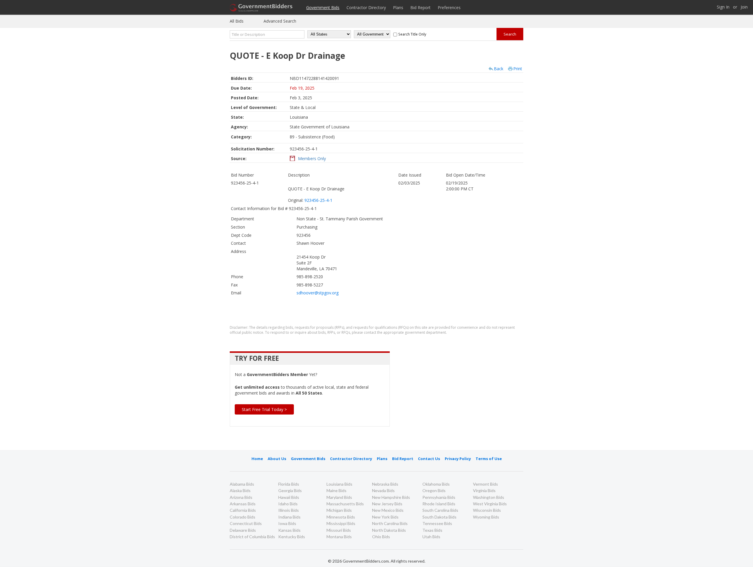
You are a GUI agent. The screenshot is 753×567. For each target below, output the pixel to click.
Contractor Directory (366, 7)
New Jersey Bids (387, 503)
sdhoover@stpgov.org (317, 293)
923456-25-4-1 (318, 200)
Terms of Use (489, 458)
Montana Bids (339, 536)
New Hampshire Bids (391, 497)
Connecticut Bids (246, 523)
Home (257, 458)
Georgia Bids (290, 490)
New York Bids (385, 516)
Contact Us (429, 458)
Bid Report (420, 7)
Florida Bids (288, 484)
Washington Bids (488, 497)
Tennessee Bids (437, 523)
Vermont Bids (485, 484)
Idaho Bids (288, 503)
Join (744, 7)
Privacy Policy (458, 458)
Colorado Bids (242, 516)
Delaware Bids (243, 530)
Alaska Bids (240, 490)
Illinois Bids (288, 510)
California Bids (243, 510)
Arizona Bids (241, 497)
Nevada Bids (383, 490)
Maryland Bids (339, 497)
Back (498, 68)
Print (517, 68)
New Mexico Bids (388, 510)
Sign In (723, 7)
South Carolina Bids (440, 510)
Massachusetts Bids (345, 503)
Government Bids (322, 7)
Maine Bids (336, 490)
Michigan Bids (339, 510)
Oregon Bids (434, 490)
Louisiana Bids (339, 484)
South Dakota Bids (439, 516)
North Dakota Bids (389, 530)
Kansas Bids (289, 530)
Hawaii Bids (288, 497)
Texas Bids (432, 530)
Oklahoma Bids (436, 484)
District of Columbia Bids (252, 536)
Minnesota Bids (340, 516)
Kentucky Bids (291, 536)
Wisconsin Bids (487, 510)
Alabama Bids (242, 484)
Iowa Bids (287, 523)
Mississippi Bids (340, 523)
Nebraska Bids (385, 484)
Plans (398, 7)
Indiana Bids (289, 516)
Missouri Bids (338, 530)
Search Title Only (412, 34)
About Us (277, 458)
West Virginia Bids (490, 503)
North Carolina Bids (390, 523)
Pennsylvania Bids (438, 497)
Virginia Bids (484, 490)
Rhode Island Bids (438, 503)
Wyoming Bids (486, 516)
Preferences (449, 7)
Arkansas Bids (243, 503)
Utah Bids (431, 536)
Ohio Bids (381, 536)
